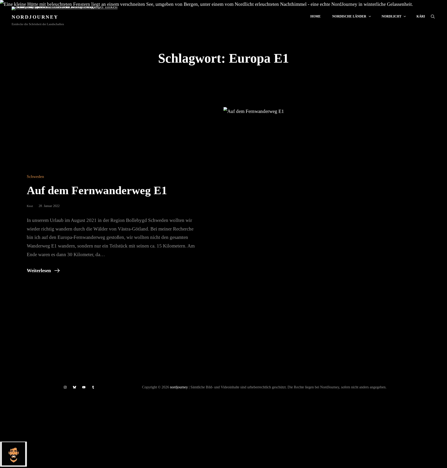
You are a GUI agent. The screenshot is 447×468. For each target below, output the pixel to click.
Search (433, 16)
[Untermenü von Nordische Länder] (370, 16)
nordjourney (179, 387)
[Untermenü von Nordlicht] (404, 16)
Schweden (35, 176)
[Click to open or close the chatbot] (13, 454)
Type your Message (19, 418)
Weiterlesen (39, 270)
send (89, 419)
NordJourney (35, 17)
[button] (223, 421)
